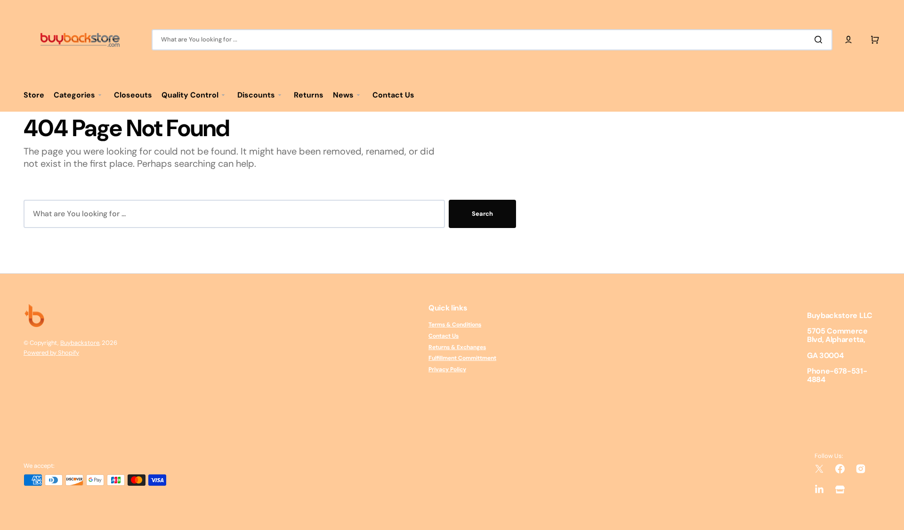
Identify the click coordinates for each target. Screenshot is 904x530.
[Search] (820, 39)
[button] (848, 39)
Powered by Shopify (51, 353)
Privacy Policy (447, 369)
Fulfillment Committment (462, 358)
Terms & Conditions (454, 324)
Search (482, 214)
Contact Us (443, 336)
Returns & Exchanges (457, 347)
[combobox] (492, 39)
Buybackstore (79, 343)
